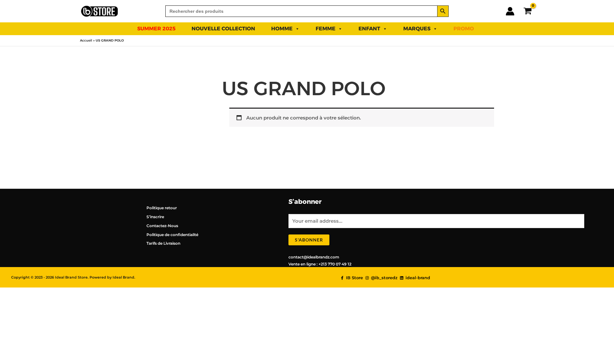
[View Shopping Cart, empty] (527, 11)
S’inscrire (155, 216)
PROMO (463, 29)
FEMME (325, 29)
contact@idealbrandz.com (313, 257)
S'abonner (309, 239)
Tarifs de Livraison (163, 243)
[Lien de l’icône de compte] (510, 11)
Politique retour (161, 207)
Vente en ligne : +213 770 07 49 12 (319, 264)
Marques (416, 29)
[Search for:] (301, 11)
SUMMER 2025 (156, 29)
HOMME (282, 29)
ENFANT (369, 29)
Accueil (86, 40)
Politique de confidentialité (172, 234)
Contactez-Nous (162, 225)
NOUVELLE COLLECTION (223, 29)
